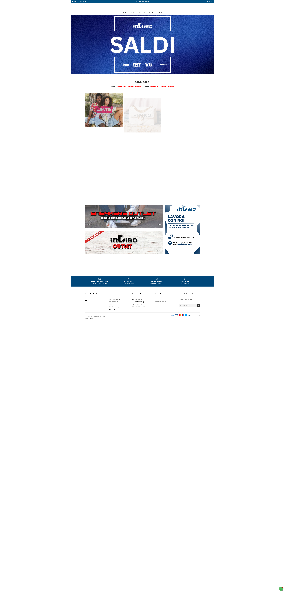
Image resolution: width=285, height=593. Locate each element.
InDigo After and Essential (138, 301)
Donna (132, 13)
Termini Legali (112, 309)
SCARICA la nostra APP (160, 301)
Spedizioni (111, 306)
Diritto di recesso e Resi (114, 307)
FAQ (156, 299)
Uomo (124, 13)
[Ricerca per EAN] (211, 1)
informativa (181, 308)
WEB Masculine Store (137, 304)
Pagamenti (111, 302)
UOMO (89, 122)
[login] (204, 1)
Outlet (151, 13)
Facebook (89, 301)
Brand (160, 13)
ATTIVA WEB (91, 318)
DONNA (118, 122)
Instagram (89, 304)
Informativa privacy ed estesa (99, 316)
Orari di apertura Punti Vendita (139, 306)
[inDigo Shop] (142, 10)
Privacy (110, 304)
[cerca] (202, 1)
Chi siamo (111, 298)
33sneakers (135, 298)
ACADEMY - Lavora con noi (115, 299)
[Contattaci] (206, 1)
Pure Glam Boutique (137, 299)
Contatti (157, 298)
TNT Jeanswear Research (138, 302)
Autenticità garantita (113, 301)
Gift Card (142, 13)
